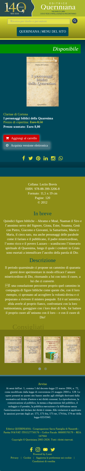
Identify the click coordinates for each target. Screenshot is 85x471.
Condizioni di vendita (43, 461)
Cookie (27, 457)
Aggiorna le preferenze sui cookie (54, 457)
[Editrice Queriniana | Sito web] (42, 8)
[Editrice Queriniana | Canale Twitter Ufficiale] (53, 450)
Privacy (15, 457)
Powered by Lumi (42, 454)
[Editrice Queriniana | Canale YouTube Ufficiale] (45, 450)
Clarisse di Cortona (15, 114)
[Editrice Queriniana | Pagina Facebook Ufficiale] (31, 450)
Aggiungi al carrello (24, 138)
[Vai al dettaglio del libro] (13, 349)
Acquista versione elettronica (29, 145)
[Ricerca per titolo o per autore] (75, 21)
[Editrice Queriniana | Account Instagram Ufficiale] (38, 450)
